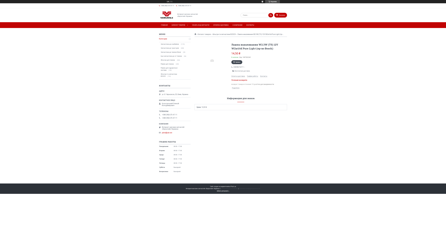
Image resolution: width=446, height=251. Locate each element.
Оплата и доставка (221, 25)
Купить (238, 62)
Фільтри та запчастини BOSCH (224, 34)
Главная (164, 25)
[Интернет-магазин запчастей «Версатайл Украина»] (167, 19)
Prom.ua (233, 186)
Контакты (250, 25)
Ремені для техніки (167, 64)
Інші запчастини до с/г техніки (171, 56)
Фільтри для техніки (168, 60)
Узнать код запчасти (200, 25)
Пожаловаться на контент (229, 188)
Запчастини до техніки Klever (171, 52)
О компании (237, 25)
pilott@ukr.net (167, 133)
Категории (163, 39)
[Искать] (270, 15)
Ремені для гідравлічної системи (169, 69)
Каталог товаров (178, 25)
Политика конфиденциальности (249, 188)
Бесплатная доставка (242, 71)
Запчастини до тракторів (170, 48)
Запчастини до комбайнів (170, 44)
